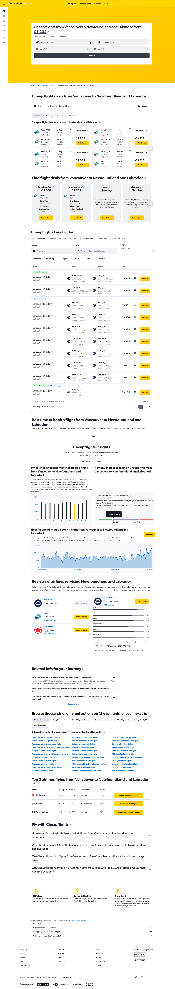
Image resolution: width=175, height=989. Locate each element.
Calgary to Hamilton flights (122, 744)
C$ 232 (40, 31)
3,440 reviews (50, 620)
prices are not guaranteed (79, 920)
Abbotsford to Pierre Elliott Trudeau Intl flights (89, 764)
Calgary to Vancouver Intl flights (124, 737)
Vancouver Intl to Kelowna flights (84, 751)
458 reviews (49, 607)
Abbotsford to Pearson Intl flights (84, 741)
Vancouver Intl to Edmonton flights (125, 741)
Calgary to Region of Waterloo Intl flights (127, 757)
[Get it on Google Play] (140, 954)
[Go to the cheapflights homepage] (17, 3)
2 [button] (145, 406)
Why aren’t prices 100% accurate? (47, 936)
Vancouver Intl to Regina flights (44, 764)
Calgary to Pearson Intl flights (83, 744)
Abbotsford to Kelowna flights (123, 771)
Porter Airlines (49, 600)
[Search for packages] (4, 26)
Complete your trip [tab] (60, 720)
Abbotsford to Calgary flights (123, 747)
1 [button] (140, 406)
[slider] (153, 251)
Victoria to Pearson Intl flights (43, 757)
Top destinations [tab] (40, 725)
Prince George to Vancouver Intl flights (86, 771)
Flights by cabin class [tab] (103, 720)
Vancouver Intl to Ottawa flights (124, 751)
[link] (46, 217)
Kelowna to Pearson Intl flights (83, 761)
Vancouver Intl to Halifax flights (44, 761)
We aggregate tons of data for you (46, 931)
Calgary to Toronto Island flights (44, 751)
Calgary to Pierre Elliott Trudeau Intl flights (88, 757)
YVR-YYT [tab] (91, 436)
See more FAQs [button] (73, 704)
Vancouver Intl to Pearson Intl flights (46, 737)
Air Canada (48, 627)
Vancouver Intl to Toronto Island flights (46, 744)
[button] (4, 3)
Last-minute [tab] (59, 116)
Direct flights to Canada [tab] (81, 720)
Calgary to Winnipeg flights (43, 771)
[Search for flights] (4, 11)
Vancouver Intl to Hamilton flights (85, 737)
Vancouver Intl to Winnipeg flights (125, 764)
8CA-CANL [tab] (86, 461)
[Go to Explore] (4, 31)
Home (33, 85)
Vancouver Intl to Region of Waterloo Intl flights (50, 754)
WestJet (47, 613)
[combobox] (40, 36)
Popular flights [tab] (142, 720)
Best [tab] (48, 116)
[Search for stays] (4, 16)
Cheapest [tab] (37, 116)
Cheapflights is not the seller (44, 927)
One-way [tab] (72, 116)
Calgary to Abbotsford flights (83, 747)
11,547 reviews (50, 634)
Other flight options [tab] (123, 720)
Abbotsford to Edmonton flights (124, 754)
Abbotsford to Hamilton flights (83, 767)
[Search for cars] (4, 21)
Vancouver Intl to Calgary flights (44, 741)
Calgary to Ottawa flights (121, 761)
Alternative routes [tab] (41, 720)
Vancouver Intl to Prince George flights (47, 767)
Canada (52, 85)
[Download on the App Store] (140, 960)
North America (42, 85)
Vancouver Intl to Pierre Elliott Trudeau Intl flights (51, 747)
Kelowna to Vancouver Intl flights (84, 754)
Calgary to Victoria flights (122, 767)
